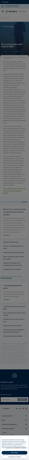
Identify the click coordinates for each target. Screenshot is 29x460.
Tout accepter (14, 452)
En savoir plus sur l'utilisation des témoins (16, 447)
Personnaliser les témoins (14, 456)
